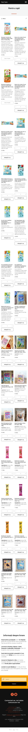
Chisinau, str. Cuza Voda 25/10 (14, 715)
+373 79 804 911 (9, 710)
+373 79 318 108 (12, 707)
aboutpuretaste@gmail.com (14, 711)
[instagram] (15, 694)
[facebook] (12, 694)
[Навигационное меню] (26, 2)
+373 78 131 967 (10, 708)
